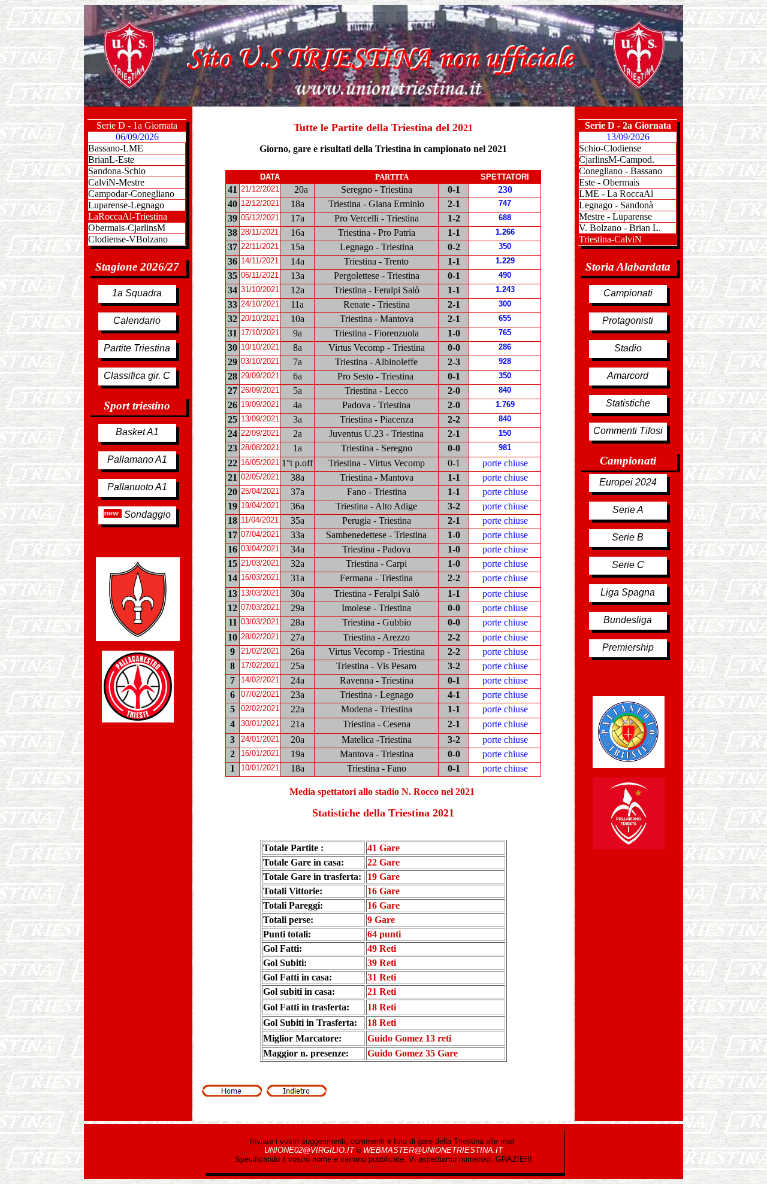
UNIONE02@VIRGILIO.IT (310, 1150)
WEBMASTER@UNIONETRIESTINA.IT (433, 1150)
